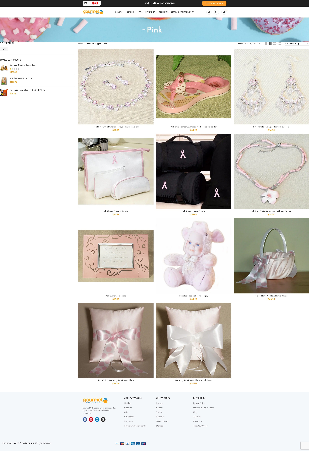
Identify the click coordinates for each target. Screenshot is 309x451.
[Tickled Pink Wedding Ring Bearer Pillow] (116, 340)
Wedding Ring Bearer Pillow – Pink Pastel (193, 380)
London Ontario (162, 421)
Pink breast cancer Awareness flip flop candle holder (194, 126)
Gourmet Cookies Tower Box (22, 65)
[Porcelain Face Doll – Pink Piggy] (193, 255)
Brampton (160, 403)
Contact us (197, 421)
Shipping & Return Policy (203, 407)
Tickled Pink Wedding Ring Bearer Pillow (116, 380)
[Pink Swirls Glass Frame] (116, 255)
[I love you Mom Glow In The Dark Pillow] (4, 93)
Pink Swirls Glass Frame (116, 295)
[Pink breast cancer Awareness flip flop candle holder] (193, 86)
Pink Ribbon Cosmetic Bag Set (116, 211)
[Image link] (96, 400)
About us (197, 417)
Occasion (128, 407)
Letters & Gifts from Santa (135, 426)
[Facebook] (85, 419)
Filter (4, 49)
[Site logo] (93, 12)
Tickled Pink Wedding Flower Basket (271, 295)
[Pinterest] (91, 419)
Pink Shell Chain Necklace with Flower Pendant (271, 211)
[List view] (266, 43)
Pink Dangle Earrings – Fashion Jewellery (271, 126)
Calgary (159, 407)
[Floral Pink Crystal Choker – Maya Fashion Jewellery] (116, 86)
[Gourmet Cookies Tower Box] (4, 68)
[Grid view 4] (274, 43)
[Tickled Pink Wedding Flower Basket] (271, 255)
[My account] (209, 12)
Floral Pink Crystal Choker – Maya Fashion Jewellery (116, 126)
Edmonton (160, 417)
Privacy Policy (198, 403)
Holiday (127, 403)
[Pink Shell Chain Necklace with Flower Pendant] (271, 171)
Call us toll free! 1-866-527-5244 (160, 3)
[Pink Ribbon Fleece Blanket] (193, 171)
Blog (195, 412)
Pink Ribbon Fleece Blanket (193, 211)
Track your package (214, 3)
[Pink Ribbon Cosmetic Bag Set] (116, 171)
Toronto (159, 412)
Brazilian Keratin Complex (21, 78)
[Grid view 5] (279, 43)
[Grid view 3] (270, 43)
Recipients (128, 421)
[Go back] (144, 29)
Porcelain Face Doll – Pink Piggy (193, 295)
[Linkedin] (97, 419)
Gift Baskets (129, 417)
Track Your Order (200, 426)
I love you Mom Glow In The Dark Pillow (27, 90)
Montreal (159, 426)
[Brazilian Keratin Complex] (4, 81)
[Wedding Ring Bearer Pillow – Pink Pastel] (193, 340)
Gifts (126, 412)
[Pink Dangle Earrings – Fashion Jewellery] (271, 86)
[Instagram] (103, 419)
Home (80, 43)
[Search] (216, 12)
